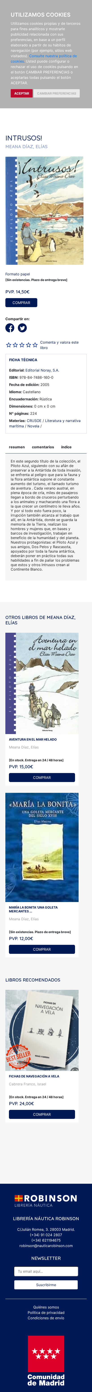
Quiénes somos (46, 1307)
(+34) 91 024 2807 (46, 1235)
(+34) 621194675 (46, 1240)
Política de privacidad (46, 1312)
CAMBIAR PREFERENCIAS (56, 93)
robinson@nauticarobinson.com (46, 1245)
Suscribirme (46, 1285)
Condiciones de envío (46, 1318)
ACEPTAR (21, 93)
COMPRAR (21, 302)
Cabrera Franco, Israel (27, 1084)
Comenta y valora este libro (59, 345)
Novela (33, 426)
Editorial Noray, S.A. (42, 370)
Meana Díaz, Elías (24, 747)
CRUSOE (34, 420)
